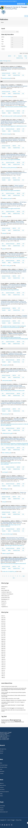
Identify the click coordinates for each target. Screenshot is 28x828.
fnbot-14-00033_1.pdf (6, 452)
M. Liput (2, 283)
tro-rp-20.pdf (4, 216)
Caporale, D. (9, 202)
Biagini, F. (7, 252)
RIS (26, 58)
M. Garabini (3, 331)
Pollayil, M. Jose (14, 220)
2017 (2, 625)
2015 (2, 628)
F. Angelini (3, 368)
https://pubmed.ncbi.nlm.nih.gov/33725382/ (10, 289)
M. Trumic (3, 66)
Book (2, 588)
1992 (2, 670)
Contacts (1, 773)
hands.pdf (4, 501)
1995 (2, 664)
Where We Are (3, 785)
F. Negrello (3, 492)
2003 (2, 650)
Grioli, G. (7, 66)
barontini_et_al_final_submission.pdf (9, 167)
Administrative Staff (3, 811)
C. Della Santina (4, 185)
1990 (2, 673)
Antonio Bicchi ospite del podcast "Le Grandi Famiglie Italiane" (12, 705)
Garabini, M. (5, 238)
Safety (1, 793)
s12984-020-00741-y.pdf (7, 433)
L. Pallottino (3, 537)
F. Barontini (3, 153)
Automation (5, 720)
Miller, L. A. (18, 417)
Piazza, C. (10, 100)
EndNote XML (19, 58)
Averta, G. (9, 300)
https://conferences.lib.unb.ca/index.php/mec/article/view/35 (13, 563)
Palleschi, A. (19, 237)
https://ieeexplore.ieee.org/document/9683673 (10, 190)
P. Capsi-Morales (4, 100)
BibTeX (9, 56)
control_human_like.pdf (7, 380)
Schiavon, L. (3, 101)
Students (2, 809)
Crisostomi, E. (10, 384)
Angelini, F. (11, 185)
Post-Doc (2, 807)
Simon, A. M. (7, 417)
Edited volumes (4, 595)
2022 (2, 615)
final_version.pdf (5, 414)
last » (14, 577)
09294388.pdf (5, 488)
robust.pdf (4, 233)
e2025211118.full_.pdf (6, 265)
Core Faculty (2, 805)
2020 (2, 619)
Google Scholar (6, 73)
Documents (2, 789)
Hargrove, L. (10, 419)
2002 (2, 652)
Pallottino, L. (15, 153)
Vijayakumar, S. (5, 221)
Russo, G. (12, 542)
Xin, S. (5, 220)
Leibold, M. (3, 477)
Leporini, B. (21, 153)
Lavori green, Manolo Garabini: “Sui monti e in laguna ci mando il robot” (13, 702)
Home (2, 22)
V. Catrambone (4, 171)
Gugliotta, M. (4, 332)
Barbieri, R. (17, 137)
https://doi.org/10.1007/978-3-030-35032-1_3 (14, 545)
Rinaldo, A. (17, 252)
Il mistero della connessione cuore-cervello (10, 698)
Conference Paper (5, 592)
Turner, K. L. (13, 417)
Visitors (1, 795)
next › (24, 576)
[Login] (27, 3)
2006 (2, 644)
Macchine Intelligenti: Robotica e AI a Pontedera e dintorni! (13, 700)
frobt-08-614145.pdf (6, 134)
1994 (2, 666)
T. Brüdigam (3, 475)
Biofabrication (4, 721)
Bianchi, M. (3, 154)
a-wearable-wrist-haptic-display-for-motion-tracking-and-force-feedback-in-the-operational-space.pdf (13, 326)
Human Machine (11, 721)
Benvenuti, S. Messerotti (12, 171)
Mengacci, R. (13, 237)
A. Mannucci (3, 202)
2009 (2, 639)
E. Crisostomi (14, 541)
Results (1, 753)
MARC (25, 56)
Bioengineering (15, 720)
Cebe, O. (8, 220)
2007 (2, 643)
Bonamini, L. (7, 521)
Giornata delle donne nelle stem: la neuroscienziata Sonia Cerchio (13, 710)
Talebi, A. (9, 269)
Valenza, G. (24, 137)
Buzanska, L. (5, 284)
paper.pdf (4, 248)
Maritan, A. (22, 252)
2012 (2, 634)
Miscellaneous (4, 599)
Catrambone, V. (11, 137)
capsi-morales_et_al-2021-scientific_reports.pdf (12, 116)
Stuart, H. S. (8, 492)
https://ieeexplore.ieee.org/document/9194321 (10, 208)
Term (2, 41)
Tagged (20, 56)
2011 (2, 635)
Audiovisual (3, 586)
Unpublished (4, 606)
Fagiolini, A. (19, 66)
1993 (2, 668)
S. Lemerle (3, 119)
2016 (2, 626)
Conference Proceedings (6, 594)
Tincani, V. (14, 331)
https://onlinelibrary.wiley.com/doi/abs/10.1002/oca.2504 (12, 390)
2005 (2, 646)
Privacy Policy (18, 820)
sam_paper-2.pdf (5, 365)
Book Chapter (4, 590)
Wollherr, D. (19, 475)
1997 (2, 661)
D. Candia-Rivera (4, 137)
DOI (3, 111)
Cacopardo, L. (12, 84)
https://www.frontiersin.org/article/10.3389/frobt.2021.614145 (14, 126)
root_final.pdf (5, 472)
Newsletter (2, 771)
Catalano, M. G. (16, 100)
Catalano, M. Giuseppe (17, 332)
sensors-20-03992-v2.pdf (7, 534)
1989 (2, 675)
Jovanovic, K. (12, 66)
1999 (2, 657)
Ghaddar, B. (20, 541)
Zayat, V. (18, 283)
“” (14, 103)
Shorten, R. (19, 542)
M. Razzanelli (3, 384)
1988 (2, 677)
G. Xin (2, 220)
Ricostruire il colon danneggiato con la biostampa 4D (12, 708)
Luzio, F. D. (8, 475)
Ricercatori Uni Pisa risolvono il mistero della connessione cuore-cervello (13, 696)
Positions (2, 787)
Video (1, 769)
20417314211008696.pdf (7, 96)
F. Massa (2, 521)
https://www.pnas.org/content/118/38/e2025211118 (16, 257)
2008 (2, 641)
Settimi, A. (10, 332)
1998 (2, 659)
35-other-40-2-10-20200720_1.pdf (9, 571)
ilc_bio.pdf (4, 517)
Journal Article (4, 597)
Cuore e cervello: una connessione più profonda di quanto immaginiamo (13, 693)
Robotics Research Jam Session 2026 (9, 686)
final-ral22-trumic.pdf (6, 78)
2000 (2, 655)
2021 (2, 617)
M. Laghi (2, 315)
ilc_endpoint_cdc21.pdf (6, 198)
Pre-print (3, 603)
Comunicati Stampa (3, 765)
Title (4, 60)
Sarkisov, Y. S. (9, 351)
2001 (2, 654)
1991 (2, 672)
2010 (2, 637)
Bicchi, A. (14, 101)
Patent (2, 601)
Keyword (3, 46)
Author (1, 60)
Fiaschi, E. (8, 101)
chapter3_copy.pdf (6, 553)
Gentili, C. (20, 171)
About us (2, 783)
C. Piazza (2, 400)
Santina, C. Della (8, 368)
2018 (2, 623)
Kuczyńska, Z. (13, 283)
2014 (2, 630)
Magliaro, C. (11, 252)
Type (2, 39)
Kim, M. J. (6, 353)
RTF (14, 56)
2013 (2, 632)
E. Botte (2, 252)
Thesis (2, 604)
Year (2, 43)
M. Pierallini (3, 237)
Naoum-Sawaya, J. (6, 542)
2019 (2, 621)
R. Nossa (2, 84)
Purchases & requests (4, 791)
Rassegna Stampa (3, 767)
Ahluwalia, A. (19, 84)
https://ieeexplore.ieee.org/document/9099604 (10, 159)
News (1, 763)
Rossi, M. (7, 400)
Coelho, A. (14, 351)
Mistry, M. (13, 221)
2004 (2, 648)
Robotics (18, 721)
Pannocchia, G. (24, 384)
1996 (2, 663)
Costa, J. (6, 84)
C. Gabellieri (3, 351)
